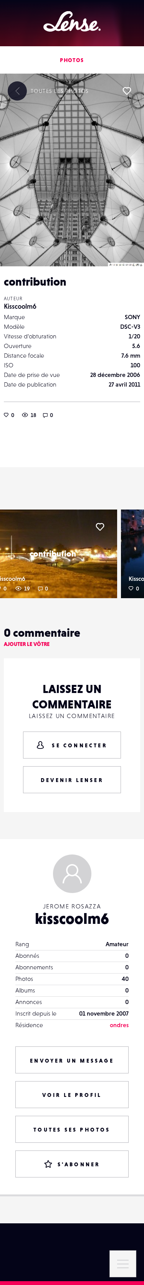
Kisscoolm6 (20, 306)
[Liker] (126, 90)
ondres (119, 1024)
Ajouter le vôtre (27, 644)
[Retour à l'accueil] (72, 21)
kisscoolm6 (72, 918)
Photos (72, 60)
